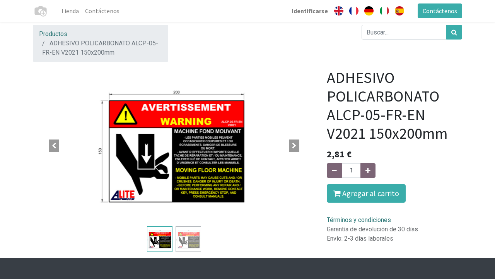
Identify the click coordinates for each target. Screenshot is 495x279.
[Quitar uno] (334, 170)
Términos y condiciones (359, 220)
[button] (54, 145)
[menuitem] (70, 11)
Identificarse (310, 11)
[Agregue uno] (368, 170)
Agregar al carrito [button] (370, 193)
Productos (53, 34)
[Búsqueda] (454, 32)
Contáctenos (440, 11)
